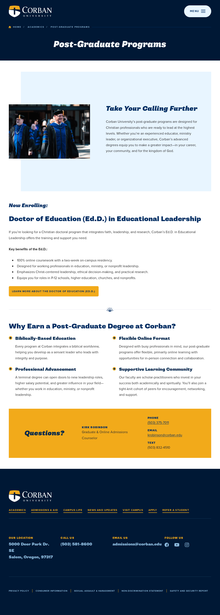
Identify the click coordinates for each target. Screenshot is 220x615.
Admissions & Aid (44, 510)
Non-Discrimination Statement (142, 590)
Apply (152, 510)
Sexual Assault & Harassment (94, 590)
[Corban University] (30, 11)
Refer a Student (175, 510)
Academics (36, 27)
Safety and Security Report (189, 590)
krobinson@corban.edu (165, 435)
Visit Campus (133, 510)
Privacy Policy (19, 590)
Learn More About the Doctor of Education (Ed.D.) (53, 291)
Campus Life (72, 510)
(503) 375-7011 (158, 422)
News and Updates (102, 510)
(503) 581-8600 (76, 544)
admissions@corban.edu (137, 544)
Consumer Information (51, 590)
